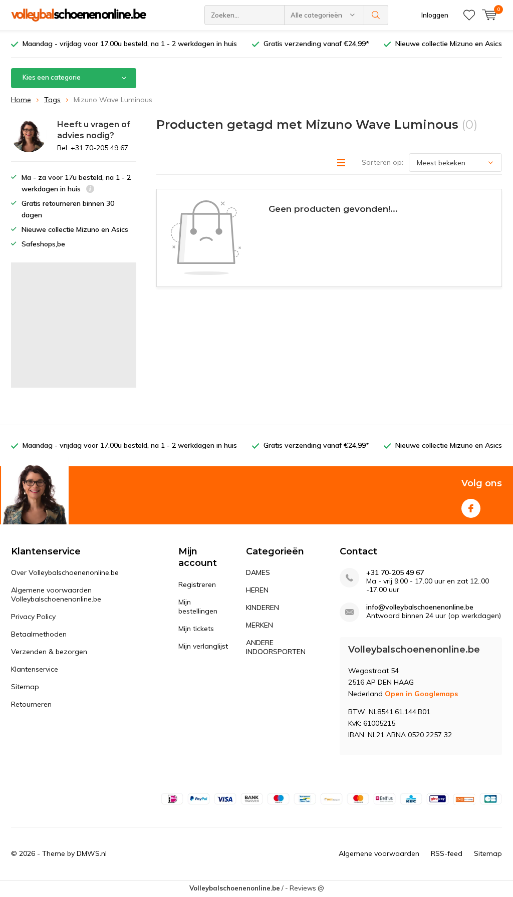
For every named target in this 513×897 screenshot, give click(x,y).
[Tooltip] (90, 190)
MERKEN (259, 625)
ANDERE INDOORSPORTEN (276, 647)
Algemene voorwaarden (379, 853)
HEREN (257, 589)
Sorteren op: (382, 162)
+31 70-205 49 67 (395, 572)
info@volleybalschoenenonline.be (419, 607)
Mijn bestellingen (197, 606)
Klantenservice (34, 669)
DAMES (258, 572)
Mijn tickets (196, 628)
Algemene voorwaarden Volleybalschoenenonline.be (56, 594)
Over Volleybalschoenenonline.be (65, 572)
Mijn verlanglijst (203, 646)
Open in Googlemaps (421, 693)
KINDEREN (262, 607)
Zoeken (376, 15)
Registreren (197, 584)
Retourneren (31, 704)
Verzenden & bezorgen (49, 651)
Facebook (470, 508)
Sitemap (25, 686)
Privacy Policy (33, 616)
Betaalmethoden (39, 634)
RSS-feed (446, 853)
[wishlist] (469, 15)
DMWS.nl (92, 853)
